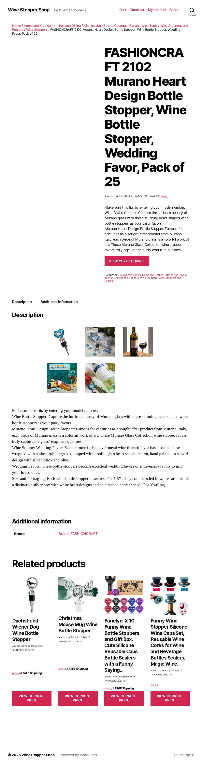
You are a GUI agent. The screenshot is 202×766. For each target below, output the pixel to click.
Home (16, 26)
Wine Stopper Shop (29, 9)
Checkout (137, 10)
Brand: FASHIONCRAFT (78, 534)
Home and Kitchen (37, 26)
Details (164, 196)
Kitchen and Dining (67, 26)
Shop (174, 10)
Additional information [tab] (59, 302)
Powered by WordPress (78, 755)
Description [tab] (22, 302)
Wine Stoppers (37, 29)
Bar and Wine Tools (143, 26)
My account (157, 10)
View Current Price (127, 261)
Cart (122, 10)
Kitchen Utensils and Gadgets (105, 26)
